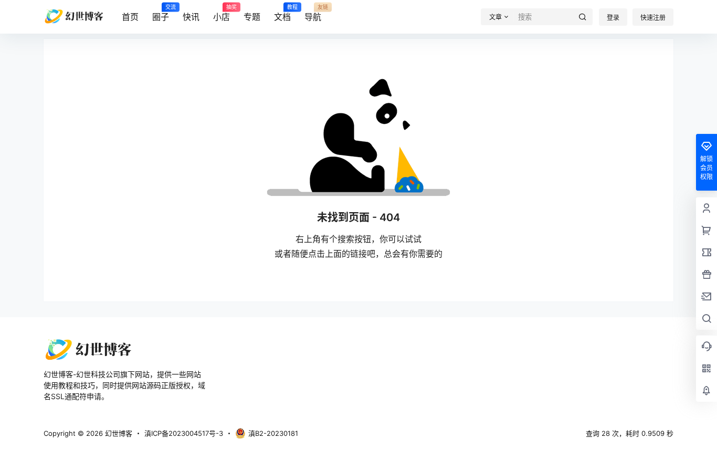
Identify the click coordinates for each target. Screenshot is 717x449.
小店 (221, 13)
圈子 (160, 13)
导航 (312, 13)
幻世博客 (117, 433)
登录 (613, 18)
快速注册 (653, 18)
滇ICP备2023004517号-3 (183, 433)
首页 (130, 17)
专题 (252, 17)
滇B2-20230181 (273, 433)
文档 (282, 13)
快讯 (191, 17)
